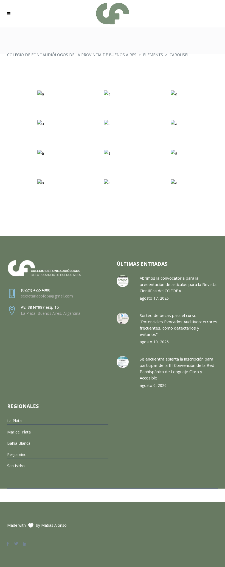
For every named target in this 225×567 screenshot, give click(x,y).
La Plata (14, 420)
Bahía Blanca (18, 443)
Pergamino (17, 454)
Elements (153, 54)
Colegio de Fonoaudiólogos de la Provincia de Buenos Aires (71, 54)
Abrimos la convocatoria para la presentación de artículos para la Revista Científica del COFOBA (178, 284)
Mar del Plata (19, 432)
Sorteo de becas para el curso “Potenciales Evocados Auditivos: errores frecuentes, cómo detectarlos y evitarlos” (178, 325)
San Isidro (16, 465)
